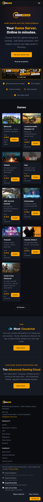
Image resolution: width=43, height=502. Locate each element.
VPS (3, 431)
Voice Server (6, 440)
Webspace (5, 437)
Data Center (6, 452)
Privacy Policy (13, 469)
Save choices (34, 494)
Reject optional (18, 494)
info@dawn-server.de (9, 417)
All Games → (21, 307)
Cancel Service (7, 461)
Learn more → (21, 348)
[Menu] (39, 3)
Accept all (35, 498)
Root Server (6, 434)
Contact (5, 458)
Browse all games (21, 62)
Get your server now (21, 55)
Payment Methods (8, 455)
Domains (5, 443)
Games (4, 425)
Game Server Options (9, 428)
